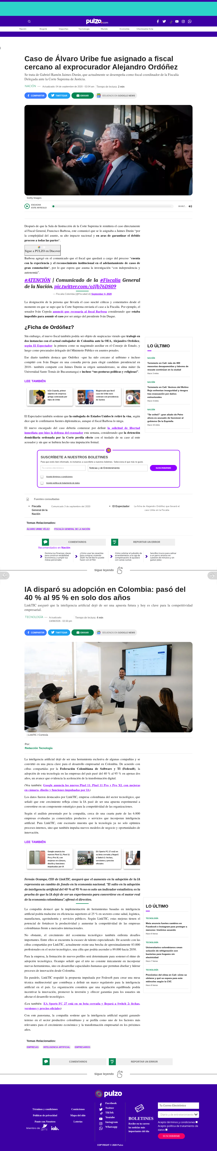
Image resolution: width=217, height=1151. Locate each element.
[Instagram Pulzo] (183, 23)
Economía (124, 28)
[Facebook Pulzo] (158, 23)
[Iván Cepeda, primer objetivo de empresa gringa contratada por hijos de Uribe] (37, 397)
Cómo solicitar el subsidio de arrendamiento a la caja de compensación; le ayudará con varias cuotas (128, 556)
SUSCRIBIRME (163, 468)
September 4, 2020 (101, 294)
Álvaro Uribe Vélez (38, 529)
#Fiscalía (110, 280)
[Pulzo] (97, 21)
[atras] (130, 398)
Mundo (104, 28)
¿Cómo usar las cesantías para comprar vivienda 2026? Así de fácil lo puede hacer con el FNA (92, 556)
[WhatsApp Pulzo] (190, 23)
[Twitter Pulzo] (164, 23)
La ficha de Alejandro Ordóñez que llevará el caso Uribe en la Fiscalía (157, 508)
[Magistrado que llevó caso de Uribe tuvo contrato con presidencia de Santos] (86, 397)
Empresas (33, 1047)
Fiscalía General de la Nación (72, 529)
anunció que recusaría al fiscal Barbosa (80, 311)
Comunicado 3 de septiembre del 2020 (70, 506)
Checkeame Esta (145, 28)
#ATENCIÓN (37, 280)
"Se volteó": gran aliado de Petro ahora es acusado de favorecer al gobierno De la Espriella (165, 417)
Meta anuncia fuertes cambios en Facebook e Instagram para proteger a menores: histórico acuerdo (166, 926)
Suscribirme (171, 1136)
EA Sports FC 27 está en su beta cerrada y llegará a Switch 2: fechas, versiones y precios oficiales (107, 857)
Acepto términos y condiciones (59, 477)
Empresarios (82, 1047)
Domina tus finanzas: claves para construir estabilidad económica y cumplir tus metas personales (58, 556)
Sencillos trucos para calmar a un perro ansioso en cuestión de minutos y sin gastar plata (163, 556)
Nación (23, 28)
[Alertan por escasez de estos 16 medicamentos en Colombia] (134, 397)
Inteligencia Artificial (56, 1047)
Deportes (63, 28)
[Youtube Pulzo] (177, 23)
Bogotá (43, 28)
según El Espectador (38, 345)
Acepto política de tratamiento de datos (63, 483)
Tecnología (83, 28)
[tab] (74, 542)
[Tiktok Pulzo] (171, 23)
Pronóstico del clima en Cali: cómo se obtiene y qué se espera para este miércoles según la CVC (166, 978)
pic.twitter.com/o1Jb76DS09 (85, 286)
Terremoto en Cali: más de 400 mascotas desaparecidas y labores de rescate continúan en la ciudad (167, 366)
